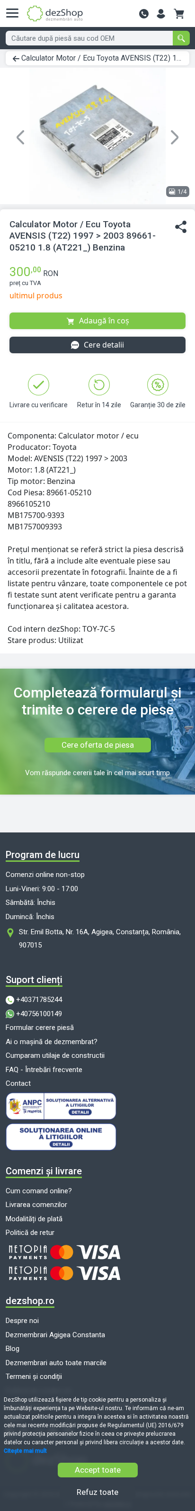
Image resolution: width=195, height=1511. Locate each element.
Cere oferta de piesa (98, 745)
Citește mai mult (25, 1451)
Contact (18, 1083)
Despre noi (22, 1320)
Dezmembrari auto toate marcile (56, 1363)
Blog (12, 1348)
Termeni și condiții (34, 1376)
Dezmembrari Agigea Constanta (55, 1335)
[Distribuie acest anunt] (181, 227)
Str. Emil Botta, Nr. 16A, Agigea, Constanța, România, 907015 (100, 938)
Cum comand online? (39, 1191)
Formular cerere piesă (40, 1027)
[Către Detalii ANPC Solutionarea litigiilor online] (97, 1137)
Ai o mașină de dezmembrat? (52, 1041)
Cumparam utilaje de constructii (55, 1055)
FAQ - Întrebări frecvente (44, 1069)
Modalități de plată (34, 1219)
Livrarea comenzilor (36, 1204)
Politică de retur (30, 1232)
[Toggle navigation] (15, 13)
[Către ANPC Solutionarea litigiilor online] (97, 1106)
